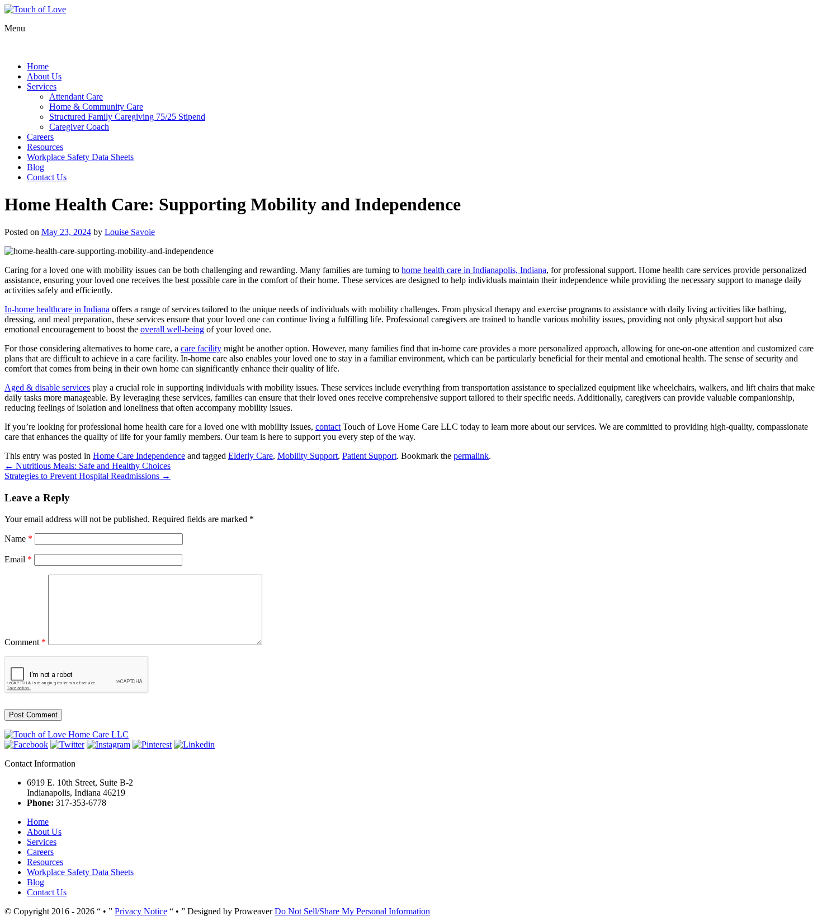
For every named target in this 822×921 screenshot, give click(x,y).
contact (328, 426)
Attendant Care (76, 96)
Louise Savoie (130, 232)
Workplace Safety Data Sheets (80, 157)
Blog (35, 167)
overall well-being (172, 329)
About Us (44, 76)
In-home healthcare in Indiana (57, 309)
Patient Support (369, 455)
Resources (45, 147)
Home (38, 66)
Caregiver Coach (79, 126)
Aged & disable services (47, 387)
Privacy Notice (141, 911)
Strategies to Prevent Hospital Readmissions (87, 476)
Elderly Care (250, 455)
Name (18, 538)
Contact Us (47, 177)
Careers (40, 137)
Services (41, 86)
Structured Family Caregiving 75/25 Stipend (127, 116)
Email (18, 559)
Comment (25, 642)
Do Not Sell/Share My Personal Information (352, 911)
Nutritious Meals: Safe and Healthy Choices (87, 466)
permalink (471, 455)
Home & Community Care (96, 106)
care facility (201, 348)
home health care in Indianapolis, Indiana (473, 270)
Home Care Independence (139, 455)
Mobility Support (307, 455)
